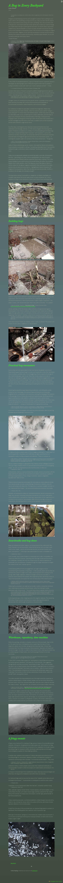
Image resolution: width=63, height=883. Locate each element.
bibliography (34, 870)
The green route (54, 881)
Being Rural (13, 863)
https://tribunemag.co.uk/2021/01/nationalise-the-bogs (23, 306)
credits (60, 881)
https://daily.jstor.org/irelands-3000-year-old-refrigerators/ (37, 688)
